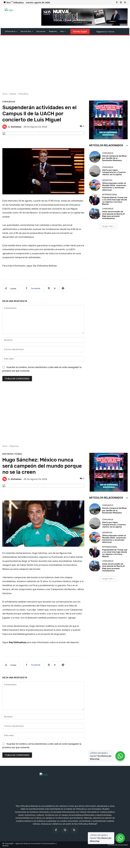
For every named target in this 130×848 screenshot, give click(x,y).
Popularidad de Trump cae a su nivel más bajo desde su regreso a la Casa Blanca (114, 200)
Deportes (107, 180)
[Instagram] (121, 3)
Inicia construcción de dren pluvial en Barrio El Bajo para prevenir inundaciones (113, 215)
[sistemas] (5, 126)
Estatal (13, 93)
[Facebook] (117, 3)
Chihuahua (23, 93)
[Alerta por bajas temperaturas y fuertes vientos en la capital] (95, 171)
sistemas (16, 127)
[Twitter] (125, 3)
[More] (63, 288)
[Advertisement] (65, 62)
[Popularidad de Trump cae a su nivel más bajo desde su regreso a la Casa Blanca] (95, 199)
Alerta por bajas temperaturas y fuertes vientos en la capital (114, 172)
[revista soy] (43, 140)
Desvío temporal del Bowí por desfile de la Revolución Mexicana (114, 158)
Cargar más (107, 226)
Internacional (109, 195)
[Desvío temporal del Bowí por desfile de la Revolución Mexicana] (95, 157)
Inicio (4, 93)
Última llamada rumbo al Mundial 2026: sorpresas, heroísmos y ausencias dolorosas (114, 186)
